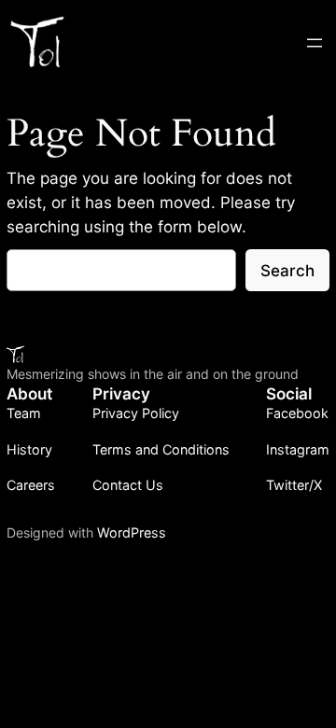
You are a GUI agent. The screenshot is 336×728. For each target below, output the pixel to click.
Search (287, 270)
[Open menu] (314, 43)
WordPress (131, 532)
